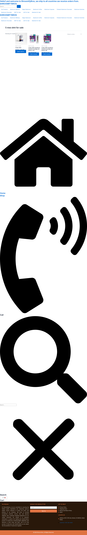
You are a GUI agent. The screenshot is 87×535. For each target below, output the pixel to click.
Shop (2, 195)
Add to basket (33, 54)
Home (2, 193)
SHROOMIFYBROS (8, 4)
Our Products (4, 9)
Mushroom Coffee (37, 9)
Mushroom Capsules (49, 9)
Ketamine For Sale (36, 12)
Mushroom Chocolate (6, 12)
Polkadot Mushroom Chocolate (64, 9)
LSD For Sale (26, 12)
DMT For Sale (17, 12)
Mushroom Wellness (15, 9)
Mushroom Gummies (79, 9)
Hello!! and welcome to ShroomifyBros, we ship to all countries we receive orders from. (39, 1)
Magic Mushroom (26, 9)
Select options (20, 51)
